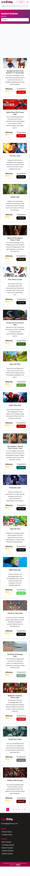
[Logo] (7, 2)
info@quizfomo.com (10, 824)
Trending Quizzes (8, 845)
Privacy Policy (7, 832)
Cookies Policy (7, 835)
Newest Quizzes (7, 848)
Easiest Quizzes (7, 854)
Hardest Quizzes (8, 851)
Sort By (3, 16)
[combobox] (15, 6)
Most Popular (6, 842)
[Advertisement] (15, 40)
